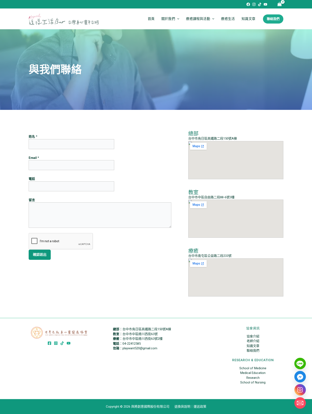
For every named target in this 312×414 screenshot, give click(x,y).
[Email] (300, 403)
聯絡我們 (253, 350)
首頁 (151, 19)
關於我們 (168, 19)
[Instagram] (254, 4)
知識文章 (248, 19)
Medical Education (253, 373)
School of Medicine (252, 368)
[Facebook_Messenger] (300, 376)
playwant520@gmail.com (139, 348)
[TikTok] (259, 4)
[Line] (300, 363)
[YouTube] (265, 4)
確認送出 (39, 255)
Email (34, 158)
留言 (32, 200)
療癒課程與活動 (198, 19)
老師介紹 (253, 341)
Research (253, 378)
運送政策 (200, 406)
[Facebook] (248, 4)
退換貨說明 (182, 406)
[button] (177, 18)
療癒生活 (228, 19)
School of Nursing (253, 382)
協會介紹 (253, 336)
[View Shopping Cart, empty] (279, 4)
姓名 (33, 136)
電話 (32, 179)
